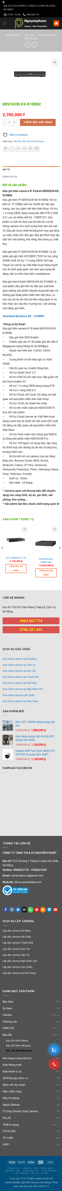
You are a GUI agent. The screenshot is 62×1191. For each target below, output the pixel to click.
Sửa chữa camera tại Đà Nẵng (20, 659)
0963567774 (21, 870)
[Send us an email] (24, 910)
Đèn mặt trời (12, 1171)
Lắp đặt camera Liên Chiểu (17, 967)
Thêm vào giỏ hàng (37, 122)
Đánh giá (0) (10, 176)
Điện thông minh (12, 1064)
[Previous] (2, 555)
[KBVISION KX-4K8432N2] (46, 541)
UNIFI (6, 1144)
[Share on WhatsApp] (6, 149)
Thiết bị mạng (11, 1124)
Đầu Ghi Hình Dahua (17, 1040)
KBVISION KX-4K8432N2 (46, 560)
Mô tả (6, 169)
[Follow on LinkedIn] (49, 910)
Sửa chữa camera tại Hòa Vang (20, 701)
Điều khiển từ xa (12, 1071)
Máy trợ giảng (11, 1098)
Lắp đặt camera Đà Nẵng (17, 930)
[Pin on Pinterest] (30, 149)
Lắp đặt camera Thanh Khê (18, 942)
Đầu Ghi (29, 35)
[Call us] (30, 910)
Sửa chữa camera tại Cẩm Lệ (19, 665)
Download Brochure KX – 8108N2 (23, 316)
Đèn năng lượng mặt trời (17, 1058)
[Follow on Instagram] (12, 910)
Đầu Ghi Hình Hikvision (18, 1045)
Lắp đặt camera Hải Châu (17, 936)
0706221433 (39, 870)
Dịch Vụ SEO (31, 1186)
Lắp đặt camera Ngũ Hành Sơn (20, 961)
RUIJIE (7, 1118)
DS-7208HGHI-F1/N (16, 557)
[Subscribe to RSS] (43, 910)
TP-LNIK (8, 1138)
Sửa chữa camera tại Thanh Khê (21, 677)
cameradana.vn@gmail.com (27, 875)
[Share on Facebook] (12, 149)
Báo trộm (8, 1001)
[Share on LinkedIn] (37, 149)
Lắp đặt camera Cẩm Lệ (16, 955)
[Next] (59, 555)
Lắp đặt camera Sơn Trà (16, 949)
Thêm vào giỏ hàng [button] (16, 568)
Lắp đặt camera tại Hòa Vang (19, 973)
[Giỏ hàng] (56, 23)
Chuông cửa (10, 1021)
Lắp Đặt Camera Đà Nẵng (35, 1182)
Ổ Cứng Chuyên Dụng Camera (20, 1111)
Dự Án (44, 1173)
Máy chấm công (12, 1091)
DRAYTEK (8, 1028)
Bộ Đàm (7, 1008)
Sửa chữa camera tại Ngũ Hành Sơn (23, 689)
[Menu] (5, 23)
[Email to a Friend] (24, 149)
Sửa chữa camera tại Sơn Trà (19, 671)
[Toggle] (58, 1015)
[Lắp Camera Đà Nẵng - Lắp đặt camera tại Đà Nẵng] (31, 23)
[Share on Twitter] (18, 149)
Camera (7, 1015)
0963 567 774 (31, 621)
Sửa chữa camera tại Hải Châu (20, 683)
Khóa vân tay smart (14, 1084)
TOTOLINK (9, 1131)
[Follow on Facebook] (6, 910)
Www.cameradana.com (28, 882)
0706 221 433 (31, 630)
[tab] (31, 169)
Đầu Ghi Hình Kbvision (33, 141)
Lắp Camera (21, 1173)
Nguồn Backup (11, 1104)
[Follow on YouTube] (55, 910)
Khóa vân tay (30, 1171)
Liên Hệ (35, 1173)
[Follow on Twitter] (18, 910)
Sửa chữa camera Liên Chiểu (19, 695)
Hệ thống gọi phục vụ (15, 1078)
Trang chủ (12, 35)
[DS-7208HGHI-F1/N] (16, 540)
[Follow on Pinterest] (37, 910)
